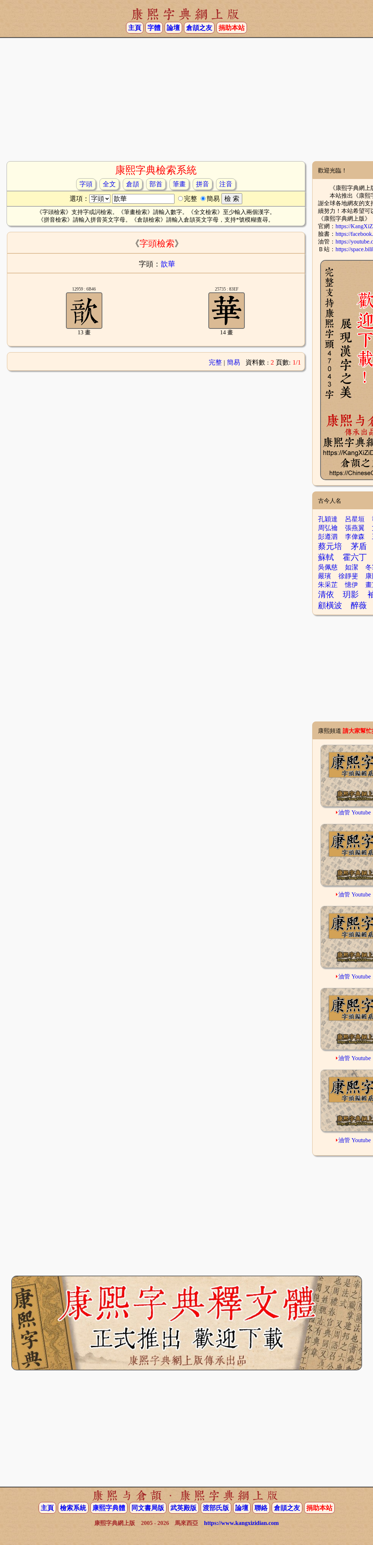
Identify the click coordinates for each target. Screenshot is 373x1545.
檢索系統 (73, 1507)
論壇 (173, 27)
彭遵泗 (328, 536)
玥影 (351, 594)
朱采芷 (328, 584)
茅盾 (359, 546)
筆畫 (179, 184)
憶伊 (351, 584)
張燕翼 (355, 528)
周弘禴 (328, 528)
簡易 (233, 362)
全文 (109, 184)
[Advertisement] (186, 102)
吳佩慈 (328, 567)
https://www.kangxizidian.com (241, 1523)
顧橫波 (330, 605)
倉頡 (132, 184)
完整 (215, 362)
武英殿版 (183, 1507)
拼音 (202, 184)
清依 (326, 594)
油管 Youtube (354, 812)
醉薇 (359, 605)
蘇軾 (326, 557)
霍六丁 (355, 557)
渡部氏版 (216, 1507)
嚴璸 (324, 576)
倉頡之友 (199, 27)
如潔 (351, 567)
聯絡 (261, 1507)
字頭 (86, 184)
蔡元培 (330, 546)
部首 (155, 184)
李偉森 (355, 536)
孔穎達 (328, 519)
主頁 (134, 27)
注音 (225, 184)
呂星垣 (355, 519)
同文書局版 (147, 1507)
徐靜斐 (348, 576)
